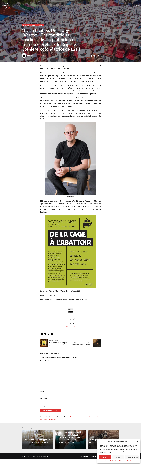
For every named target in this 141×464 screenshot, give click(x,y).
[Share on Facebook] (91, 55)
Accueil (73, 5)
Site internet (43, 398)
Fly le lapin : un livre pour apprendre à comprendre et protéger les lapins (37, 441)
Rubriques (99, 5)
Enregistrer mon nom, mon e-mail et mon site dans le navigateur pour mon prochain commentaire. (68, 406)
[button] (138, 442)
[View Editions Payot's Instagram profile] (74, 319)
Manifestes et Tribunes (121, 5)
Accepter (105, 457)
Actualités (82, 5)
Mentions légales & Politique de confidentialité (120, 460)
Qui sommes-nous (84, 456)
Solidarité (108, 5)
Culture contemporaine (28, 25)
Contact (75, 456)
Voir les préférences (132, 457)
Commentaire (44, 361)
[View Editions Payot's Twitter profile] (70, 319)
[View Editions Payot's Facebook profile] (67, 319)
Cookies (107, 460)
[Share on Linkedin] (98, 55)
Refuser (117, 457)
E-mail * (42, 391)
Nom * (42, 384)
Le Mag (91, 5)
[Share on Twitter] (94, 55)
